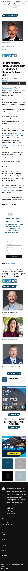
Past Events (4, 545)
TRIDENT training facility (8, 190)
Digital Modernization (6, 532)
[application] (14, 83)
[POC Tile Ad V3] (14, 446)
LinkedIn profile (20, 112)
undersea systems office (15, 90)
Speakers (3, 553)
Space (2, 529)
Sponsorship (4, 558)
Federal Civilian (4, 527)
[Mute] (19, 83)
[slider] (23, 83)
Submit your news (10, 513)
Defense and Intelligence (7, 524)
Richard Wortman (7, 88)
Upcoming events (5, 543)
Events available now (6, 548)
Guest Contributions (11, 511)
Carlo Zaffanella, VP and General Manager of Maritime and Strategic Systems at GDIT (7, 273)
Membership (4, 555)
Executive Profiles (11, 263)
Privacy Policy (9, 508)
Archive (3, 534)
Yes (23, 5)
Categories (3, 550)
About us (8, 510)
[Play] (4, 83)
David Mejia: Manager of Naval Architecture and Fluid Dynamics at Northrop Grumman (19, 273)
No (24, 5)
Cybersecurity (4, 522)
